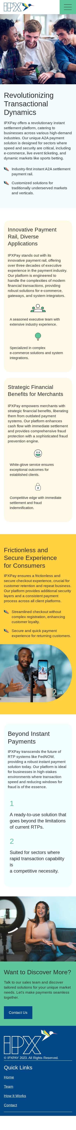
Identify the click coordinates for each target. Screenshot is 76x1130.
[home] (20, 7)
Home (9, 1077)
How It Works (15, 1096)
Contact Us (18, 1012)
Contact (10, 1105)
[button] (68, 7)
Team (8, 1086)
